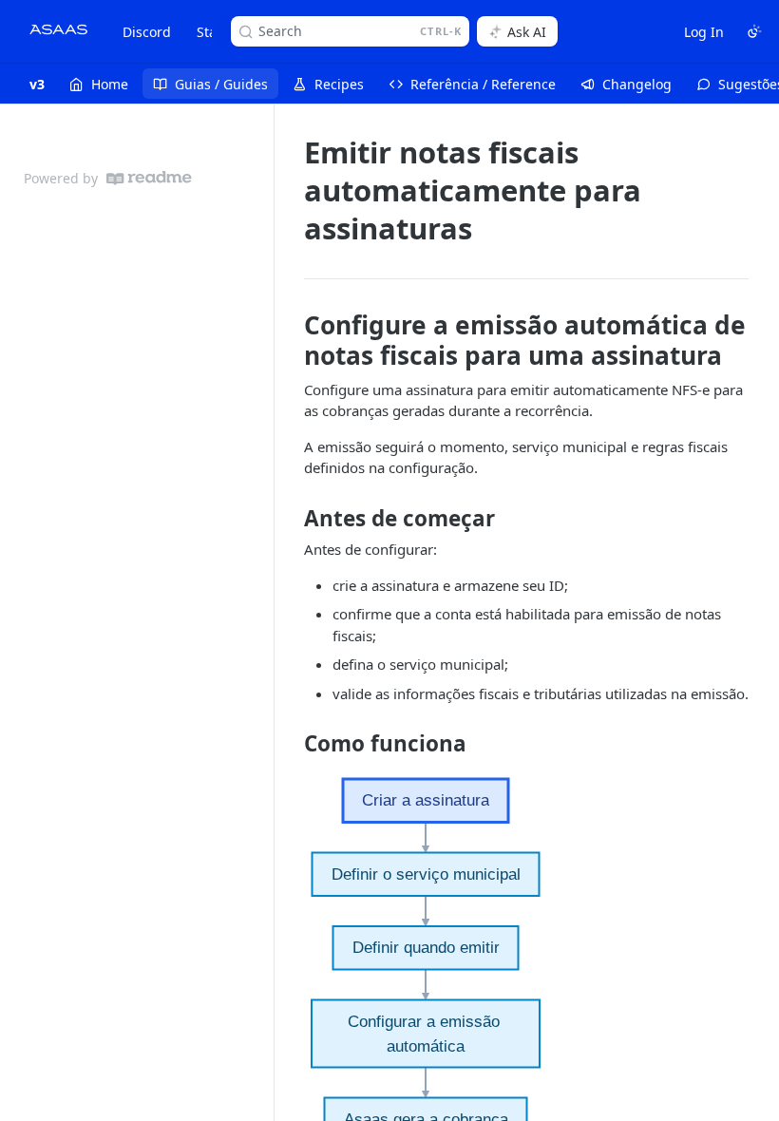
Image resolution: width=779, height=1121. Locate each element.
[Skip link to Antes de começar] (291, 519)
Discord (147, 32)
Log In (704, 32)
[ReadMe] (149, 178)
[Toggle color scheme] (754, 31)
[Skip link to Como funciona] (291, 744)
